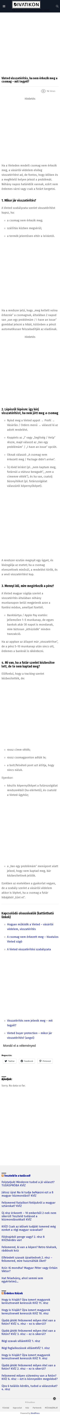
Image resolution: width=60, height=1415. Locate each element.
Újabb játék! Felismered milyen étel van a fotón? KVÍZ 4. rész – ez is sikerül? (29, 1322)
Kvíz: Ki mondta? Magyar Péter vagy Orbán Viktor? (30, 1269)
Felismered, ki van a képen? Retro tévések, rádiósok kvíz (29, 1249)
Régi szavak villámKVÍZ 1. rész (21, 1341)
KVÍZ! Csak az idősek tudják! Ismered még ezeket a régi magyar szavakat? (29, 1228)
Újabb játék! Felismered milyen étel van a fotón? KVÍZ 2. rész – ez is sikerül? (29, 1367)
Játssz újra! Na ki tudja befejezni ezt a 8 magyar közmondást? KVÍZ (27, 1194)
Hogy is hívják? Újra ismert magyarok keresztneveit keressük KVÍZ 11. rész (26, 1301)
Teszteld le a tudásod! (17, 1175)
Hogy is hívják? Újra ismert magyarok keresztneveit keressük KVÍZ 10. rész (26, 1311)
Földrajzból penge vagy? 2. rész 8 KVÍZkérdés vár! (23, 1238)
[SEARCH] (57, 6)
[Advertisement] (30, 44)
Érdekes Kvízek (13, 1293)
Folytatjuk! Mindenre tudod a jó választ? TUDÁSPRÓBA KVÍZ (28, 1184)
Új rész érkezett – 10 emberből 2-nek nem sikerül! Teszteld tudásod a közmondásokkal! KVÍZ (29, 1216)
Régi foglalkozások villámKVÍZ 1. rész (26, 1348)
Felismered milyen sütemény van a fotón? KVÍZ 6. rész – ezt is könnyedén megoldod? (30, 1377)
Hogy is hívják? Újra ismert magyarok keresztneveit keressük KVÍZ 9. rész (26, 1357)
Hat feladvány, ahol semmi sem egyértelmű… (22, 1280)
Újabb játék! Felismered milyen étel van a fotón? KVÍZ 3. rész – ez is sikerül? (29, 1332)
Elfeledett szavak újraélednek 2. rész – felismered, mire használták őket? (27, 1259)
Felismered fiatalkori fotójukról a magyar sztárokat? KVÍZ (29, 1204)
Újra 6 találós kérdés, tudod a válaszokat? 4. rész (29, 1387)
